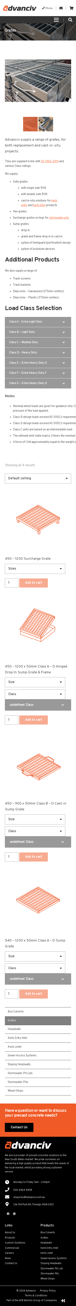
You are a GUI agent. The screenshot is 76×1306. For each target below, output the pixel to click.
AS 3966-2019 (50, 161)
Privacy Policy (48, 1291)
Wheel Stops (48, 1278)
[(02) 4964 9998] (9, 1190)
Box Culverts (48, 1232)
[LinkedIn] (14, 1214)
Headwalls (46, 1243)
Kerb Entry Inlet (49, 1248)
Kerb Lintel (47, 1253)
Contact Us (11, 1263)
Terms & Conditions (36, 1295)
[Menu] (56, 20)
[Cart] (71, 8)
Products (10, 1238)
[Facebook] (8, 1214)
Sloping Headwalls (51, 1263)
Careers (9, 1253)
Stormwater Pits (50, 1273)
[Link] (19, 8)
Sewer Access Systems (54, 1258)
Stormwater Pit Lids (52, 1268)
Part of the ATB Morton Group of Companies (31, 1300)
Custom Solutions (15, 1243)
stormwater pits (59, 218)
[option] (38, 80)
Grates (44, 1238)
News (8, 1258)
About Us (10, 1232)
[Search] (70, 19)
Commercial (12, 1248)
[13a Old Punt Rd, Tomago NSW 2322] (9, 1204)
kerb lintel (39, 205)
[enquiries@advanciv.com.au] (9, 1197)
